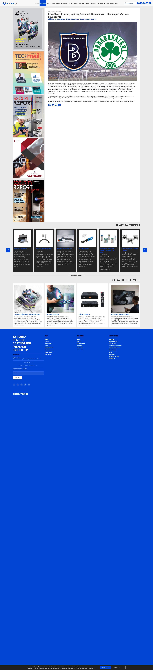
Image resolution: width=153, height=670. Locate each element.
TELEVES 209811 (84, 249)
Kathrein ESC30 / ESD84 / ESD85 (130, 250)
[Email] (150, 3)
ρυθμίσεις (92, 668)
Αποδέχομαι (105, 667)
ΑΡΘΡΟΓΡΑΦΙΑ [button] (51, 3)
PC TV (110, 353)
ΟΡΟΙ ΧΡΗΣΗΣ (48, 355)
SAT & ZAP (79, 345)
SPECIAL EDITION (79, 3)
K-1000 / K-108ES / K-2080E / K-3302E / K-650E (107, 250)
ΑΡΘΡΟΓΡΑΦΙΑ (48, 343)
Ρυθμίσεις (117, 667)
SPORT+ (79, 341)
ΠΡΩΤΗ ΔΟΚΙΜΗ (112, 351)
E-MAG (70, 3)
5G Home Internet (53, 314)
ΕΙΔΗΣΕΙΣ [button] (43, 3)
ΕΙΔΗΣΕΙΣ (47, 341)
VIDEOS (87, 3)
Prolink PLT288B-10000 (43, 249)
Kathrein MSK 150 (20, 249)
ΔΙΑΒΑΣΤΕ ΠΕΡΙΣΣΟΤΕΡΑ (76, 275)
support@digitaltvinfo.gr (27, 365)
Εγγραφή (17, 378)
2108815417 (27, 362)
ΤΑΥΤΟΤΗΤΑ (93, 3)
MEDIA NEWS (80, 347)
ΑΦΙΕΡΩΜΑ (111, 339)
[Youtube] (147, 3)
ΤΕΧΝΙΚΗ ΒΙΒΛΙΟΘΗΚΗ (114, 347)
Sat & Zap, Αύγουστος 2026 (120, 314)
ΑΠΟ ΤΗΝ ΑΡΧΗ (112, 343)
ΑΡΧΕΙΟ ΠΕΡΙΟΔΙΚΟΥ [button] (62, 3)
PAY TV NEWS (80, 349)
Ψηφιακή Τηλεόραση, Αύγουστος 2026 (27, 314)
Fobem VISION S (84, 314)
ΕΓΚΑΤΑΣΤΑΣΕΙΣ (112, 349)
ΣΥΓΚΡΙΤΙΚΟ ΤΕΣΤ (113, 341)
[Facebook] (138, 3)
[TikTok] (141, 3)
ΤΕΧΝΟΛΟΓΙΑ (112, 355)
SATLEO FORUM (114, 3)
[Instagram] (144, 3)
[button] (8, 250)
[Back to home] (10, 3)
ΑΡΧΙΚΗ (37, 3)
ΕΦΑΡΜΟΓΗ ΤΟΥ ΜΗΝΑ (114, 357)
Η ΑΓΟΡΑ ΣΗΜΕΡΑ (81, 343)
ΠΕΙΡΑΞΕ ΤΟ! (112, 358)
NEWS (78, 339)
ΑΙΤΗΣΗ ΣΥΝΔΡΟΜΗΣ (103, 3)
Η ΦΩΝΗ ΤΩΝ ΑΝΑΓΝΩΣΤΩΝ (115, 345)
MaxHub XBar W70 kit (64, 249)
